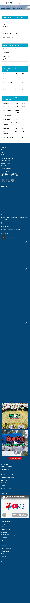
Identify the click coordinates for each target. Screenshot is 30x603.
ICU (2, 526)
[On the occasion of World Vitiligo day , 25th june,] (15, 254)
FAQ (2, 152)
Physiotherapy (5, 551)
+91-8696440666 (7, 226)
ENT (2, 540)
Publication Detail (6, 168)
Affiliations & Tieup (6, 488)
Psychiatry (4, 545)
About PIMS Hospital (6, 466)
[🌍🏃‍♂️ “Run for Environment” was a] (15, 416)
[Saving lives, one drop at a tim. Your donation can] (15, 335)
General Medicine (5, 529)
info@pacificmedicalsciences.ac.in (11, 229)
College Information (6, 163)
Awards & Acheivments (7, 474)
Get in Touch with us (6, 155)
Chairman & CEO (5, 469)
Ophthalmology (5, 543)
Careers (3, 485)
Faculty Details (5, 166)
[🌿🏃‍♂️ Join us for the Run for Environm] (15, 443)
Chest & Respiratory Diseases (9, 548)
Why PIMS (4, 480)
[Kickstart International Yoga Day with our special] (15, 308)
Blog (2, 149)
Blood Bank (4, 556)
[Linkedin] (9, 174)
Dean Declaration (5, 160)
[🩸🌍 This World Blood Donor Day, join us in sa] (15, 389)
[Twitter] (6, 174)
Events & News (5, 482)
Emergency (4, 524)
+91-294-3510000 (7, 223)
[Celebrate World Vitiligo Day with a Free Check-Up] (15, 362)
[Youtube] (12, 174)
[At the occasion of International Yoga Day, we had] (15, 281)
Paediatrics (4, 537)
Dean (2, 472)
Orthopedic (4, 532)
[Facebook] (2, 174)
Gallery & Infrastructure (7, 477)
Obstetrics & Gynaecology (8, 534)
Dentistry (3, 554)
